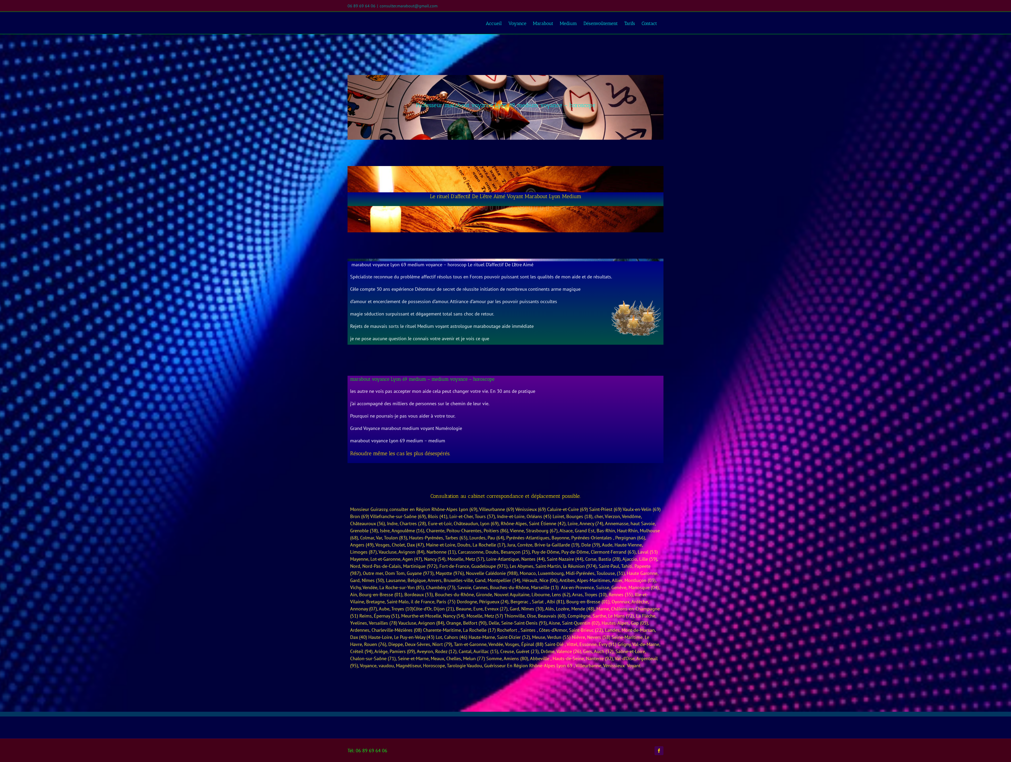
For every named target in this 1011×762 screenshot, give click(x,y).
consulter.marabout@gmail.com (409, 5)
